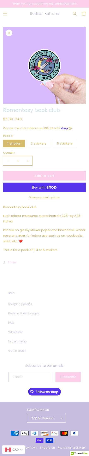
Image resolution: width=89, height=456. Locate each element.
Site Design (47, 447)
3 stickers (39, 143)
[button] (5, 13)
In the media (17, 341)
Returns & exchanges (23, 313)
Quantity (9, 153)
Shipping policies (20, 304)
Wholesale (15, 332)
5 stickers (65, 143)
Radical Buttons (26, 447)
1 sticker (13, 143)
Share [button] (12, 262)
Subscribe (68, 377)
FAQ (11, 323)
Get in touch (17, 351)
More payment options (44, 197)
